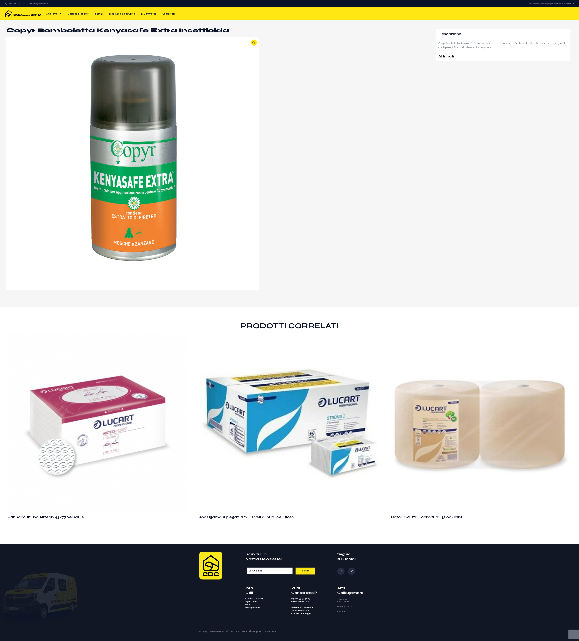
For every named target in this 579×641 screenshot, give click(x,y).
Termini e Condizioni (343, 600)
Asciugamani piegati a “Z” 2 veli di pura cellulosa (246, 517)
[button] (254, 43)
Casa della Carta (217, 631)
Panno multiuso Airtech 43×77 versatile (46, 517)
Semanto (272, 631)
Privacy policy (345, 606)
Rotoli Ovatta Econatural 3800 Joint (426, 517)
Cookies (342, 611)
